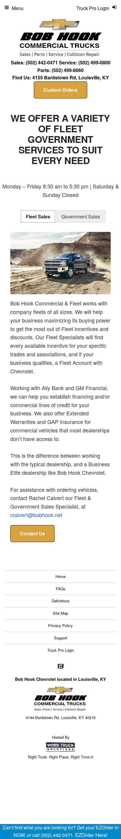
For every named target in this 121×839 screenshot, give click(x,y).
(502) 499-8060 (68, 70)
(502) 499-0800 (94, 62)
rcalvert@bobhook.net (36, 515)
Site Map (60, 613)
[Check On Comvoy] (61, 667)
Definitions (61, 601)
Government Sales (80, 216)
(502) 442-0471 (42, 62)
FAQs (60, 588)
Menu (17, 8)
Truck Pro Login (60, 650)
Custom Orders (60, 89)
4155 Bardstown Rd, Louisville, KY (70, 77)
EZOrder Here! (91, 834)
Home (60, 576)
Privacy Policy (60, 625)
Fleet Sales (38, 216)
